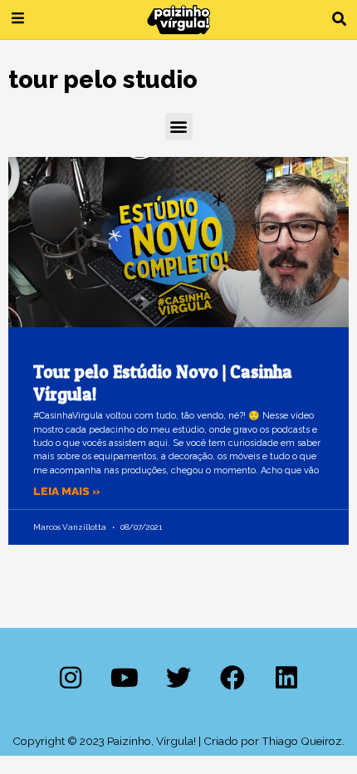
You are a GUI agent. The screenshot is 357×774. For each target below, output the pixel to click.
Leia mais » (66, 490)
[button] (339, 19)
